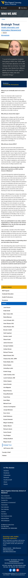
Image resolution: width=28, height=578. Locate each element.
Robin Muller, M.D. (8, 362)
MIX (9, 566)
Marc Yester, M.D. (8, 314)
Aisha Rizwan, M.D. (8, 326)
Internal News (5, 518)
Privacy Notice (21, 559)
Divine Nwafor (7, 365)
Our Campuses (5, 495)
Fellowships (7, 475)
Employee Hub (22, 566)
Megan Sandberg (8, 422)
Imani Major (6, 400)
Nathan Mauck (7, 425)
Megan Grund (7, 441)
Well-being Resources (8, 549)
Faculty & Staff (6, 452)
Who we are (9, 13)
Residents (5, 300)
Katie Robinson (7, 416)
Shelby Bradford (8, 438)
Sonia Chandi (7, 432)
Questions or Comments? (8, 502)
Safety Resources (17, 548)
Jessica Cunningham (9, 406)
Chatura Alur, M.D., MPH (10, 358)
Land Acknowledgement (14, 561)
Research (6, 477)
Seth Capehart (7, 333)
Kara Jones (6, 413)
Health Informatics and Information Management (11, 28)
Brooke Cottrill (7, 330)
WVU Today (5, 566)
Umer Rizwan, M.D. (8, 323)
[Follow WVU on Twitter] (14, 570)
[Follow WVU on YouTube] (17, 570)
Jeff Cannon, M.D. (8, 448)
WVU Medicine (5, 520)
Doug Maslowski (8, 394)
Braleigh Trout (7, 445)
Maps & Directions (6, 498)
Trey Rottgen (7, 435)
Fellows (4, 455)
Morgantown (5, 35)
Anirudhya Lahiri (8, 368)
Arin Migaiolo (7, 387)
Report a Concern (7, 548)
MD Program (5, 290)
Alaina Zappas (7, 381)
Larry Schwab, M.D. (8, 320)
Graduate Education (8, 294)
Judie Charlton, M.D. (9, 374)
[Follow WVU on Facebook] (10, 570)
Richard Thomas (8, 352)
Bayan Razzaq (7, 390)
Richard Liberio (7, 429)
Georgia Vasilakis (8, 346)
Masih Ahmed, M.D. (8, 355)
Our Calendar (5, 507)
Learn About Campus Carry (9, 551)
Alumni (3, 19)
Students (6, 470)
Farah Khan (6, 397)
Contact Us (4, 500)
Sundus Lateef (7, 336)
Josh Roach (6, 307)
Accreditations (7, 559)
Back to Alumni (7, 287)
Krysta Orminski (8, 419)
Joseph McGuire (8, 409)
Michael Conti (7, 403)
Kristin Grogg (7, 371)
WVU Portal (4, 565)
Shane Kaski (7, 339)
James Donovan (8, 342)
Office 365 (13, 566)
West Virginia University (10, 573)
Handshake (10, 565)
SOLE (17, 566)
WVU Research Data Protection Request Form (14, 563)
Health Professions (7, 297)
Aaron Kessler (7, 384)
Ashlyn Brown (7, 349)
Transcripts (4, 504)
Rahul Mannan (7, 317)
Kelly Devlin (6, 310)
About (5, 482)
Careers (3, 511)
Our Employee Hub (6, 516)
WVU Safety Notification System (19, 565)
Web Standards (14, 559)
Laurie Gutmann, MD (9, 378)
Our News (4, 513)
